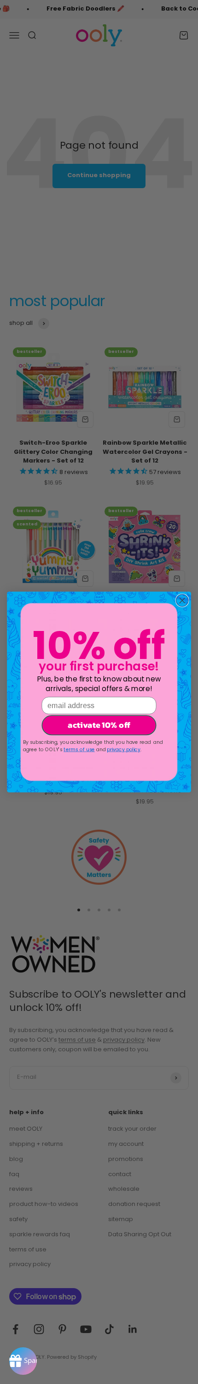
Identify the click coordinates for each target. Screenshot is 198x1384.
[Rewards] (23, 1361)
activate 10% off (99, 725)
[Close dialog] (182, 600)
